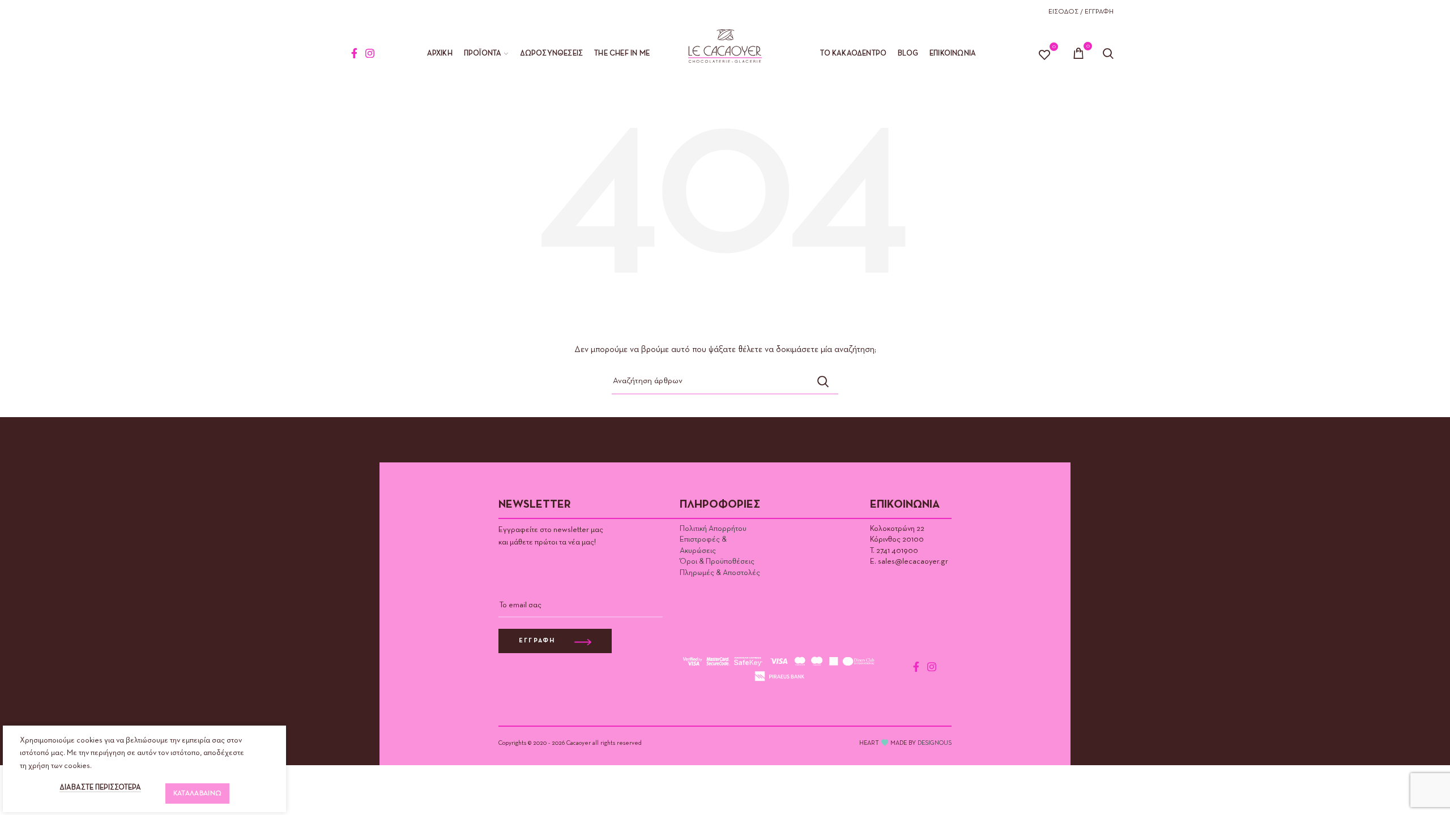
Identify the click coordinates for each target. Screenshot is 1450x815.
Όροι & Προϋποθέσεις (717, 561)
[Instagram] (369, 53)
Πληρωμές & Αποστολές (720, 573)
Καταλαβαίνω (197, 793)
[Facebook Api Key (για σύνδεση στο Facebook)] (354, 53)
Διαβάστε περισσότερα (100, 787)
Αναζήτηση (823, 381)
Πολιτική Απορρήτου (713, 529)
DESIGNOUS (935, 743)
